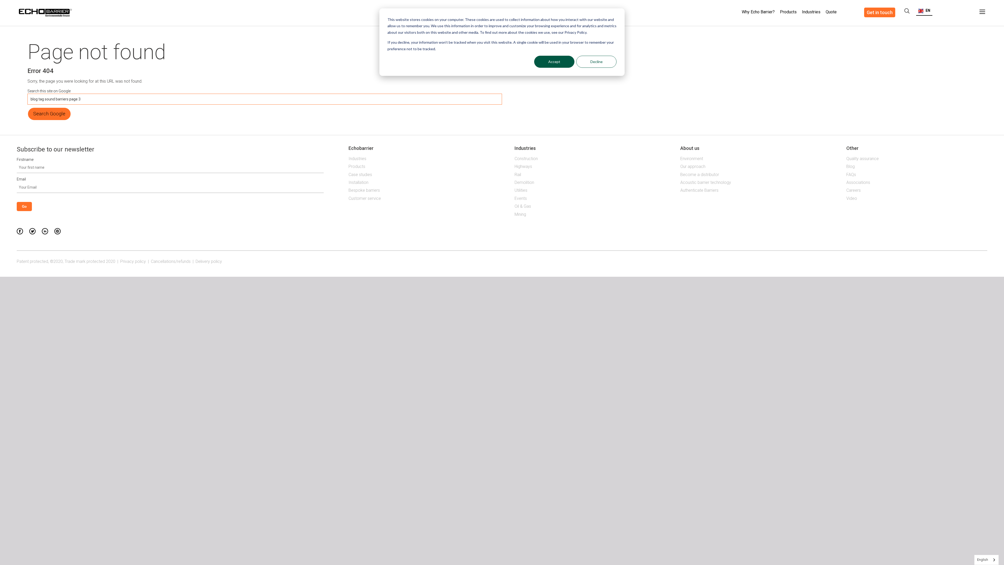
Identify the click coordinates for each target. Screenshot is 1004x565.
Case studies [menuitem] (360, 174)
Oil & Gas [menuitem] (523, 206)
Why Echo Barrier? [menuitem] (758, 11)
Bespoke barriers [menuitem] (364, 190)
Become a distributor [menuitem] (699, 174)
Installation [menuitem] (358, 182)
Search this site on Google (49, 91)
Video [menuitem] (851, 198)
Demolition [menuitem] (524, 182)
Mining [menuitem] (520, 214)
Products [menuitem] (788, 11)
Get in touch (880, 12)
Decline (596, 61)
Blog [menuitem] (850, 166)
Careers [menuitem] (853, 190)
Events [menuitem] (521, 198)
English (982, 560)
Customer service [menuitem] (365, 198)
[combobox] (986, 560)
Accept (554, 61)
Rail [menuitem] (518, 174)
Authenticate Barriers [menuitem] (699, 190)
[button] (924, 10)
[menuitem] (831, 9)
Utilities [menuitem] (521, 190)
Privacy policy (133, 261)
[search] (907, 11)
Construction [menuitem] (526, 158)
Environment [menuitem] (691, 158)
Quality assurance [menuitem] (862, 158)
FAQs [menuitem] (851, 174)
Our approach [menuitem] (692, 166)
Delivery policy (209, 261)
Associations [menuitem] (858, 182)
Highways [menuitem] (523, 166)
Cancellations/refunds (171, 261)
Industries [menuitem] (811, 11)
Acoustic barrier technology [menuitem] (705, 182)
